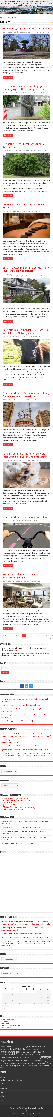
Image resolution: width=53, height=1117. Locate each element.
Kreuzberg (23, 1060)
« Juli (3, 1009)
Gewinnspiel (32, 1058)
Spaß (23, 276)
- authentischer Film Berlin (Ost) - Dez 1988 (16, 800)
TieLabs (40, 1108)
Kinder (17, 336)
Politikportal (5, 1023)
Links (2, 1096)
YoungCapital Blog (8, 1027)
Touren (3, 1092)
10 (39, 636)
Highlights (4, 1088)
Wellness (42, 32)
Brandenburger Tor (9, 1052)
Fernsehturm (4, 1054)
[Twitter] (26, 686)
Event (40, 1051)
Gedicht (25, 1058)
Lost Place (37, 1061)
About (2, 1077)
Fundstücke (22, 32)
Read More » (8, 77)
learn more (29, 5)
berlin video (25, 1049)
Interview (11, 1061)
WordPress (23, 1108)
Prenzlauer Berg (8, 1065)
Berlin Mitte (15, 1049)
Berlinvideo (34, 1049)
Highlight (44, 1057)
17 (5, 1000)
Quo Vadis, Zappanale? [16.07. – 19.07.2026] (17, 721)
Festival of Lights (15, 1054)
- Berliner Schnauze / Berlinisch (12, 810)
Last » (49, 638)
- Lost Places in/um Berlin (10, 804)
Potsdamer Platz (43, 1063)
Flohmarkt (28, 1054)
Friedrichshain (6, 1058)
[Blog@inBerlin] (26, 7)
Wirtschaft (32, 581)
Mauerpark (44, 1061)
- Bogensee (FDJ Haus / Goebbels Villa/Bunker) (18, 808)
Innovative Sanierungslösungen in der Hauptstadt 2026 (20, 705)
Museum (3, 1063)
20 (26, 1000)
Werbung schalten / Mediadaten (11, 1080)
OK (36, 5)
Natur (29, 32)
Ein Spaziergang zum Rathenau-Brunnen (26, 28)
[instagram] (31, 686)
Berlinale (36, 1047)
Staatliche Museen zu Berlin (11, 1025)
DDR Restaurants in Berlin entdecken (28, 746)
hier (16, 650)
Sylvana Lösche (6, 750)
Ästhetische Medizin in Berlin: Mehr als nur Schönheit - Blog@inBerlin (25, 753)
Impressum (4, 1100)
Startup (32, 1066)
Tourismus (34, 32)
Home (4, 18)
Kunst (31, 1061)
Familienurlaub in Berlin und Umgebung (26, 517)
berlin (30, 1046)
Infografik (3, 1061)
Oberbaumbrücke (30, 1063)
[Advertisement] (26, 881)
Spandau (26, 1066)
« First (3, 636)
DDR (35, 1051)
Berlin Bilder (44, 1047)
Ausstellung (23, 1047)
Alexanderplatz (6, 1047)
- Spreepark (6, 806)
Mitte (50, 1061)
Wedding (45, 1066)
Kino (16, 1061)
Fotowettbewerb (37, 1054)
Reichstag (20, 1066)
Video (39, 1065)
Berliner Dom (4, 1049)
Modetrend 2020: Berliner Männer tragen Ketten (31, 750)
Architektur (15, 1047)
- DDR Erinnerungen (8, 802)
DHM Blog (5, 1022)
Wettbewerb (4, 1068)
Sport (21, 211)
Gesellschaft (29, 93)
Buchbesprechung (25, 1052)
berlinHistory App (7, 1020)
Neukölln (21, 1063)
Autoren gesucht (6, 1084)
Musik (9, 1063)
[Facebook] (22, 686)
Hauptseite (32, 655)
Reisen (17, 211)
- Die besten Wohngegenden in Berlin (14, 799)
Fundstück (18, 1057)
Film (23, 1054)
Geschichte (21, 93)
